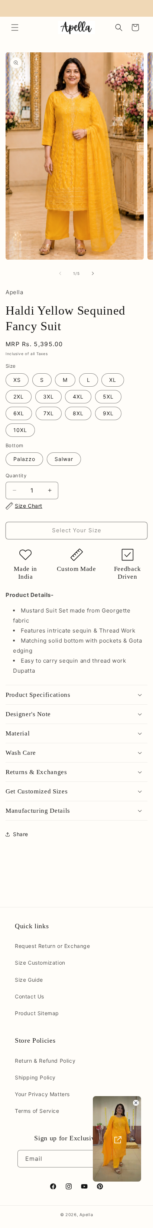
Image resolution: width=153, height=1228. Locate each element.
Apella (86, 1214)
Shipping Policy (35, 1077)
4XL (78, 396)
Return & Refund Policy (45, 1061)
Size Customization (40, 962)
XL (112, 380)
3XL (48, 396)
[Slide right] (93, 273)
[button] (15, 27)
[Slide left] (60, 273)
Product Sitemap (37, 1013)
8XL (78, 413)
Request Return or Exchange (52, 946)
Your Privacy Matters (42, 1094)
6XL (18, 413)
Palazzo (24, 459)
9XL (108, 413)
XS (17, 380)
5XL (108, 396)
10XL (20, 430)
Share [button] (20, 834)
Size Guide (29, 980)
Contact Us (29, 996)
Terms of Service (37, 1111)
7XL (48, 413)
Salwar (64, 459)
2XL (18, 396)
